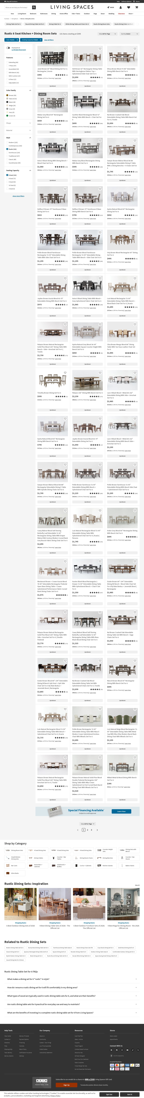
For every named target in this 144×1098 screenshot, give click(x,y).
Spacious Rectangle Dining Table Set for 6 (36, 952)
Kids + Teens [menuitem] (76, 14)
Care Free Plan (79, 1036)
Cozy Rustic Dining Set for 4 (105, 948)
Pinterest (111, 1050)
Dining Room (15, 18)
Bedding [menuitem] (111, 14)
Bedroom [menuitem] (33, 14)
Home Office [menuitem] (64, 14)
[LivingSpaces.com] (72, 7)
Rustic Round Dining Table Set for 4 (57, 956)
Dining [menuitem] (53, 14)
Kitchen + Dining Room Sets (27, 18)
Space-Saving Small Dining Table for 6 (106, 956)
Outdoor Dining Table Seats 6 (99, 952)
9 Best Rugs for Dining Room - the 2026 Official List (123, 926)
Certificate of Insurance (25, 1052)
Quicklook (53, 86)
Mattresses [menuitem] (44, 14)
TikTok (132, 1050)
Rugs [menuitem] (95, 14)
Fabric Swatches (79, 1062)
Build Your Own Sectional (81, 1059)
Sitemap (21, 1056)
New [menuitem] (12, 14)
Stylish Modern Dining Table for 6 (15, 956)
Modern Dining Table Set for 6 (14, 948)
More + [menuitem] (131, 14)
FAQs (5, 1046)
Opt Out (109, 1094)
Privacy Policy (55, 1096)
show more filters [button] (18, 196)
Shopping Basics (20, 923)
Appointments (114, 1039)
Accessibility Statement (46, 1052)
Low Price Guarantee (45, 1046)
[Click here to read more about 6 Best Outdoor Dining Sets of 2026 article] (20, 904)
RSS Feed (138, 1050)
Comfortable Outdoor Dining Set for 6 (123, 952)
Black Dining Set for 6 (36, 956)
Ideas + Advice (79, 1039)
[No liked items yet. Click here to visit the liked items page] (128, 7)
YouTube (127, 1050)
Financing (22, 1043)
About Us (42, 1036)
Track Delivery (8, 1052)
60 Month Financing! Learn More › (16, 1)
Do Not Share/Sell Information (83, 1069)
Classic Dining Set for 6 (12, 952)
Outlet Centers (43, 1049)
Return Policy (22, 1049)
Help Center (7, 1036)
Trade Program (79, 1046)
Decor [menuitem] (103, 14)
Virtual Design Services (81, 1066)
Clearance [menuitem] (121, 14)
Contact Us (7, 1039)
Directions (7, 1043)
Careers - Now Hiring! (45, 1043)
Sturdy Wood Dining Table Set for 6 (38, 948)
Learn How (58, 78)
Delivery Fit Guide (24, 1036)
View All (137, 885)
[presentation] (107, 34)
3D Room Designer (80, 1056)
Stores (138, 1)
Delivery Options (126, 1)
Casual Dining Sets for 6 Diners (15, 960)
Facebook (116, 1050)
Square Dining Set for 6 (59, 952)
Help (118, 1)
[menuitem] (136, 7)
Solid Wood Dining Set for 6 (126, 948)
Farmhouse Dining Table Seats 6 (62, 948)
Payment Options (24, 1039)
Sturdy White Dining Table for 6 (81, 956)
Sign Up (66, 1085)
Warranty (21, 1046)
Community (43, 1039)
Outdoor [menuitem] (87, 14)
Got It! (129, 1094)
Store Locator (113, 1036)
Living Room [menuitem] (22, 14)
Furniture (6, 18)
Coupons (77, 1043)
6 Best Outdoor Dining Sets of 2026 (20, 925)
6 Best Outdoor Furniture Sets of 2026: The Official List (89, 926)
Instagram (122, 1050)
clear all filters (49, 40)
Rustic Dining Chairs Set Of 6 (85, 948)
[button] (61, 75)
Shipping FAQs (8, 1049)
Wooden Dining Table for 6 (78, 952)
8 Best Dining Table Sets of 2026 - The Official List (55, 926)
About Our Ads (79, 1052)
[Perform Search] (34, 7)
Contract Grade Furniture (81, 1049)
